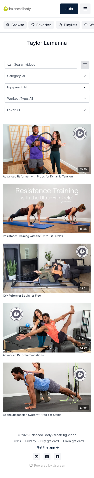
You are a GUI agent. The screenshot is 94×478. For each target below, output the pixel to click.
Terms (16, 441)
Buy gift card (49, 441)
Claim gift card (73, 441)
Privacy (30, 441)
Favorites (44, 25)
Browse (17, 25)
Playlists (70, 25)
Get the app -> (48, 447)
